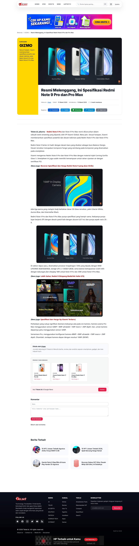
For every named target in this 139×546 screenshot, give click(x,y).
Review (64, 505)
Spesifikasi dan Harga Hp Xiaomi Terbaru (58, 319)
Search (78, 515)
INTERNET (51, 522)
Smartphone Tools (81, 502)
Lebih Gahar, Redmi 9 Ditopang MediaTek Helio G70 (62, 276)
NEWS (59, 4)
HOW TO (51, 4)
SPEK (44, 4)
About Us (20, 532)
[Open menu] (111, 4)
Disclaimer (46, 532)
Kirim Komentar (36, 419)
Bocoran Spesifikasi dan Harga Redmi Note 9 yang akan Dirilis (67, 166)
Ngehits (64, 512)
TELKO (50, 505)
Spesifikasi (79, 512)
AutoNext (65, 515)
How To (64, 508)
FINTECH (51, 515)
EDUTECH (51, 512)
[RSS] (42, 521)
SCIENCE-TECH (53, 518)
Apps (64, 518)
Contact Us (28, 532)
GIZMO (37, 4)
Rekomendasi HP (81, 505)
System (117, 4)
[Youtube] (37, 521)
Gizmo (64, 502)
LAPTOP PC (67, 4)
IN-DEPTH (51, 508)
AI (49, 502)
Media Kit (38, 532)
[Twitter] (32, 521)
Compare (79, 508)
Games (64, 522)
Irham (49, 102)
